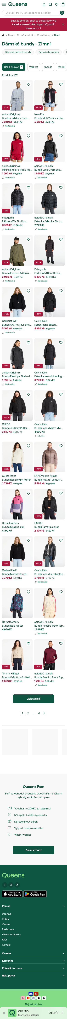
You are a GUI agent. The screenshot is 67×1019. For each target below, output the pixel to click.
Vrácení (6, 924)
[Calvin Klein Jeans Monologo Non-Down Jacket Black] (49, 353)
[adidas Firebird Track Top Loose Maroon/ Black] (49, 654)
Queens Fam (44, 793)
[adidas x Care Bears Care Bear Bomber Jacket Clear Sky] (17, 95)
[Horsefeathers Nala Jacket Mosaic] (17, 603)
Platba (5, 919)
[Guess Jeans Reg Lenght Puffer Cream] (17, 457)
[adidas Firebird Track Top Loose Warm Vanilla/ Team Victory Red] (49, 603)
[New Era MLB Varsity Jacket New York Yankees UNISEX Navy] (49, 95)
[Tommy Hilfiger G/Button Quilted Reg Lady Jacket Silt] (17, 654)
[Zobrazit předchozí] (44, 713)
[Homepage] (33, 875)
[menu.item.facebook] (5, 885)
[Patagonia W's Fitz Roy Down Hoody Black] (17, 198)
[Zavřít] (63, 24)
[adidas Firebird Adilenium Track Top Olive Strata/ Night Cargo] (17, 250)
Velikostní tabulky (11, 934)
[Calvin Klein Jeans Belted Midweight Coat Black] (49, 302)
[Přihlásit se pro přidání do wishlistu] (28, 84)
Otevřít (54, 1013)
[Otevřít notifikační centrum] (50, 4)
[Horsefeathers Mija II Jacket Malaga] (17, 504)
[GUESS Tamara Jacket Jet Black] (49, 504)
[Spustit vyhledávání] (62, 13)
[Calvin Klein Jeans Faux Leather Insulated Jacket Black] (49, 551)
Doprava (6, 913)
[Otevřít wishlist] (57, 4)
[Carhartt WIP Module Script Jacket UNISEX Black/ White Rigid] (17, 551)
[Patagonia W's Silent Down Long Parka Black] (49, 250)
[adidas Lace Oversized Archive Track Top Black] (49, 147)
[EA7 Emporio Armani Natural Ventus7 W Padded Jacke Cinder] (49, 457)
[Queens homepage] (17, 4)
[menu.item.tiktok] (17, 885)
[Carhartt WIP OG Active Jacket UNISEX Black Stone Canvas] (17, 302)
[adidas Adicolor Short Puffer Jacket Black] (49, 198)
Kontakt (6, 944)
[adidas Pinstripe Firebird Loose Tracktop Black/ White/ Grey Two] (17, 353)
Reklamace (8, 929)
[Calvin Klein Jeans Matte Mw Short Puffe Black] (49, 405)
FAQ (4, 939)
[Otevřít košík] (63, 4)
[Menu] (4, 4)
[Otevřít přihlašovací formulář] (44, 4)
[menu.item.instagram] (11, 885)
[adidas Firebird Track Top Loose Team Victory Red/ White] (17, 147)
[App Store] (12, 893)
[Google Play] (35, 893)
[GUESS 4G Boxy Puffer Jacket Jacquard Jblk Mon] (17, 405)
